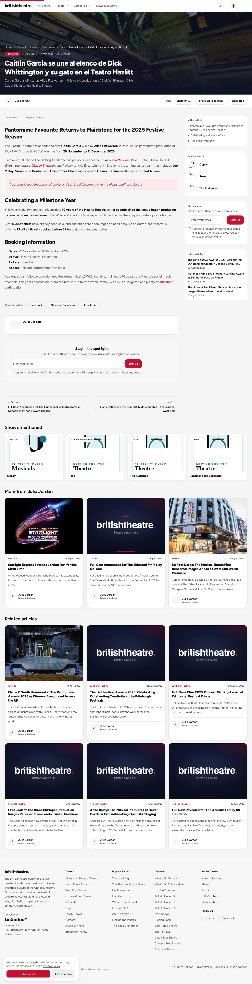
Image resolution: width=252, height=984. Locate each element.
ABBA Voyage (120, 914)
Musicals (13, 439)
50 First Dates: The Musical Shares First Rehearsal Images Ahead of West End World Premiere (205, 569)
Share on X (183, 100)
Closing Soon (163, 920)
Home (8, 47)
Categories (80, 5)
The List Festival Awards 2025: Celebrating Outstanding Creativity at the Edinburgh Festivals (122, 696)
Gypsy (9, 165)
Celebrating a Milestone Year (207, 135)
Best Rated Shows (166, 925)
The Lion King (120, 878)
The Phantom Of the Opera (128, 884)
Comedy (70, 920)
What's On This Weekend (170, 884)
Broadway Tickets (76, 931)
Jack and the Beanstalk (120, 160)
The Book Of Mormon (125, 925)
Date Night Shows (166, 937)
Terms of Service (182, 967)
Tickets (59, 5)
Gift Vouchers (210, 896)
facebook (228, 918)
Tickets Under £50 (166, 908)
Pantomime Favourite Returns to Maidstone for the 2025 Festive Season (216, 128)
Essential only (63, 974)
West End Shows (75, 890)
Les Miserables (121, 890)
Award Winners (74, 925)
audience (165, 282)
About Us (207, 884)
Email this (238, 100)
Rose (27, 171)
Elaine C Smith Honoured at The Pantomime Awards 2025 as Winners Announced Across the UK (41, 696)
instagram (210, 918)
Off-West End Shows (78, 896)
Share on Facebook (211, 100)
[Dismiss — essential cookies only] (74, 961)
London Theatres (165, 890)
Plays (68, 908)
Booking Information (202, 141)
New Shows (162, 914)
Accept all (28, 974)
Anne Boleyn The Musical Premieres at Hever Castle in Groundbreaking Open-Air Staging (124, 812)
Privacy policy (90, 372)
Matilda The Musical (124, 920)
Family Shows (73, 914)
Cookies (220, 967)
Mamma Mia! (120, 908)
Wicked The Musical (124, 902)
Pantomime (48, 47)
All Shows (44, 5)
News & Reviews (106, 5)
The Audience (139, 476)
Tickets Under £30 (166, 902)
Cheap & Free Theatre (168, 943)
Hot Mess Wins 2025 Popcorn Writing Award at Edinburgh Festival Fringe (207, 694)
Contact (206, 890)
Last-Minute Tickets (77, 884)
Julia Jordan (32, 322)
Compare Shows (165, 949)
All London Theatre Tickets (81, 878)
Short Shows (162, 931)
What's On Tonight (166, 878)
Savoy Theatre (43, 165)
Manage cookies (237, 967)
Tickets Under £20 (166, 896)
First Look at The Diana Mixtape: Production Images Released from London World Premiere (43, 812)
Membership (209, 902)
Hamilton (117, 896)
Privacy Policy (204, 967)
